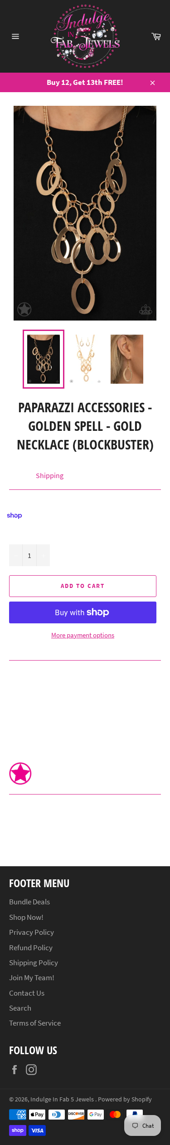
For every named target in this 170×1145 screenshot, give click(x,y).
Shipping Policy (33, 962)
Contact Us (26, 993)
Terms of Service (35, 1023)
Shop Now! (26, 917)
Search (20, 1008)
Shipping (49, 475)
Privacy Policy (31, 932)
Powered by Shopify (125, 1099)
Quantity (21, 534)
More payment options (82, 635)
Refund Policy (31, 948)
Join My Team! (31, 977)
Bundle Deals (29, 902)
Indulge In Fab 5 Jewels (62, 1099)
